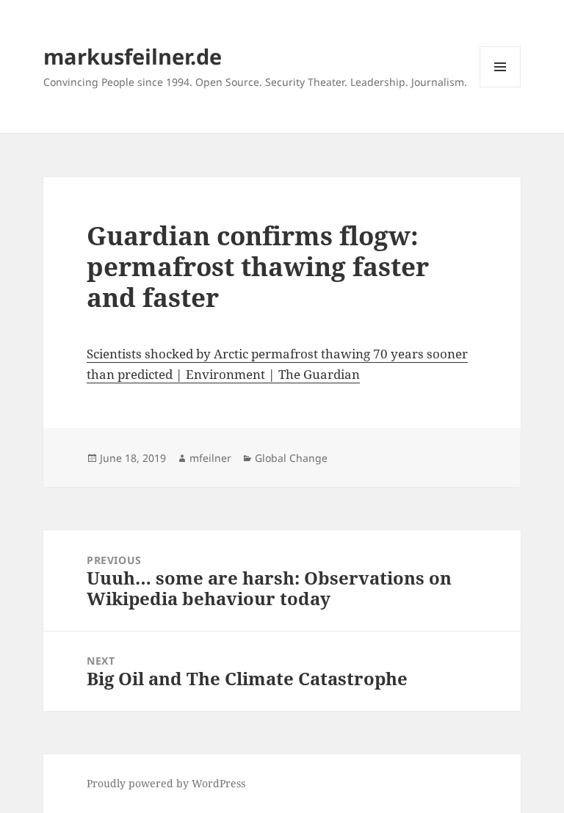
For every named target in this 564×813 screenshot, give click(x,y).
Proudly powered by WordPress (166, 783)
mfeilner (210, 458)
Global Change (291, 458)
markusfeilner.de (132, 56)
